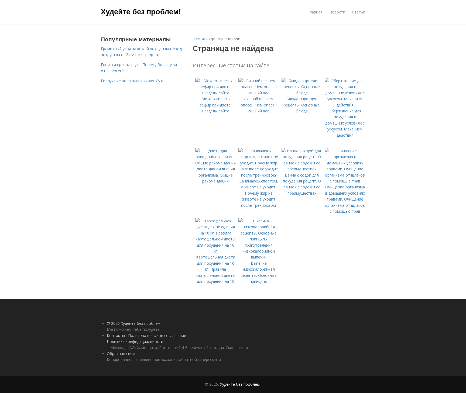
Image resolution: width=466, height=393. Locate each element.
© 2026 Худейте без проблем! (134, 323)
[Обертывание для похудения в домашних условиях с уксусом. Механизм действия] (345, 105)
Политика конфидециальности (135, 341)
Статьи (358, 12)
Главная (315, 12)
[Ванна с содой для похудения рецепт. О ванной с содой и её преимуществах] (302, 168)
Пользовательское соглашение (157, 335)
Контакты (116, 335)
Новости (337, 12)
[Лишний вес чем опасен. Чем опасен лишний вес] (258, 92)
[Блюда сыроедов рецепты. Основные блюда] (302, 92)
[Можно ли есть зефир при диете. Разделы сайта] (215, 92)
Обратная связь (121, 353)
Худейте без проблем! (141, 11)
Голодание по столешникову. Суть (133, 80)
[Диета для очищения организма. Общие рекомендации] (215, 163)
